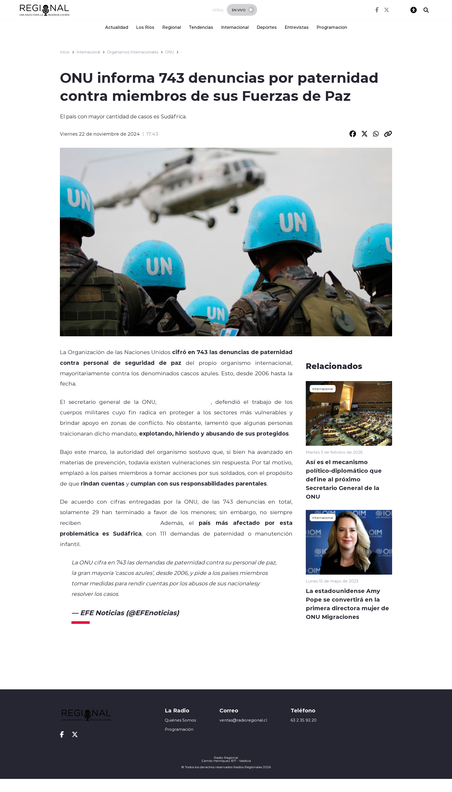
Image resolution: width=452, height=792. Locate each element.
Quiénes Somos (180, 720)
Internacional (235, 27)
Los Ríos (145, 27)
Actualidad (116, 27)
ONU (169, 52)
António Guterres (185, 401)
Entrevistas (297, 27)
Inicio (65, 52)
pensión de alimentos (120, 522)
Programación (179, 729)
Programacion (332, 27)
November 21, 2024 (213, 612)
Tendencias (201, 27)
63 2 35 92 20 (304, 720)
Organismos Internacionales (132, 52)
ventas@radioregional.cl (243, 720)
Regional (171, 27)
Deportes (267, 27)
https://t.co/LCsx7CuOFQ (154, 593)
